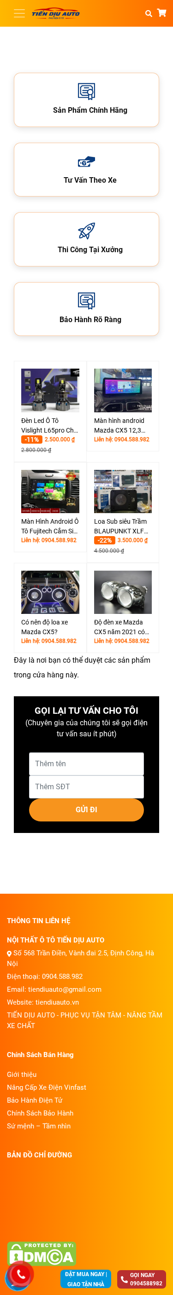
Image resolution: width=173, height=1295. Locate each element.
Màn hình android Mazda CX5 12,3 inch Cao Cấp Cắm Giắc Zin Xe (120, 426)
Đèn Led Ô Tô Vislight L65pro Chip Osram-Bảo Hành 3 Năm (50, 426)
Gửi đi (86, 809)
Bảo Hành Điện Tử (34, 1100)
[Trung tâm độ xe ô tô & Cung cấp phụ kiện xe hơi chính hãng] (56, 13)
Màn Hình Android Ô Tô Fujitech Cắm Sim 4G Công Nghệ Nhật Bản (50, 527)
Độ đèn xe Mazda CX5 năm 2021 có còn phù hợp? (119, 628)
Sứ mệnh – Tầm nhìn (39, 1126)
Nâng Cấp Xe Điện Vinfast (46, 1087)
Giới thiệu (21, 1074)
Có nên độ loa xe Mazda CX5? (44, 627)
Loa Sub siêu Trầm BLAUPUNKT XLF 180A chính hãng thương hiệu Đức (120, 527)
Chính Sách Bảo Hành (40, 1113)
